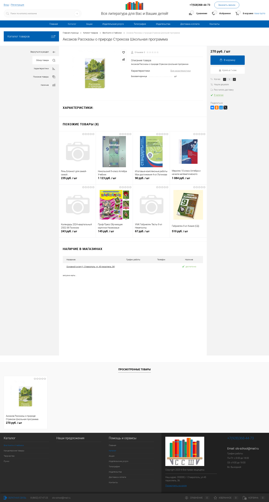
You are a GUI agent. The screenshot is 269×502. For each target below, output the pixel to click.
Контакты (215, 24)
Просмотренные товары (134, 369)
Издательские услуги (113, 24)
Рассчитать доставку (224, 89)
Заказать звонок (226, 5)
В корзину (229, 60)
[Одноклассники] (217, 107)
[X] (225, 107)
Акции (89, 24)
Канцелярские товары (14, 450)
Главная (54, 24)
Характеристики (41, 68)
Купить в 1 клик (229, 70)
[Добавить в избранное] (123, 52)
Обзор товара (42, 60)
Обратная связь (17, 498)
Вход (6, 5)
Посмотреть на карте (176, 485)
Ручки (6, 461)
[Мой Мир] (221, 107)
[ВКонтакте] (212, 107)
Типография (140, 24)
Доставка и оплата (190, 24)
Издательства (163, 24)
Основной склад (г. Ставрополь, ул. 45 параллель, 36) (90, 266)
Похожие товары (41, 77)
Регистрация (17, 5)
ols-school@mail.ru (247, 448)
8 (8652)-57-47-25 (39, 498)
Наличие (45, 85)
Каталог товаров (18, 36)
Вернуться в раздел (40, 52)
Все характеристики (180, 71)
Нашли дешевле (221, 84)
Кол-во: (217, 79)
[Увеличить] (95, 73)
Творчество (9, 456)
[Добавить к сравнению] (123, 59)
